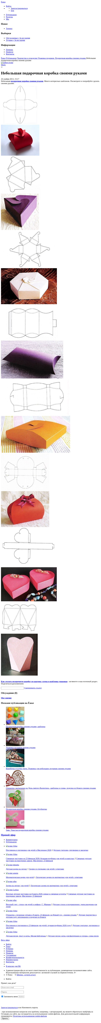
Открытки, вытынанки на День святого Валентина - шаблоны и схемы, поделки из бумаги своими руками (51, 788)
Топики (9, 28)
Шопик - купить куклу (26, 975)
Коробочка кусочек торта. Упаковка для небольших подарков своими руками (38, 769)
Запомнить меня (11, 997)
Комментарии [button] (11, 840)
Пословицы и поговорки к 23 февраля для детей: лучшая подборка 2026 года (38, 925)
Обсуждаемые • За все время (18, 38)
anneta (15, 873)
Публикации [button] (11, 842)
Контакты (10, 54)
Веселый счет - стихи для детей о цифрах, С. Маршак (28, 904)
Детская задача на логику (16, 869)
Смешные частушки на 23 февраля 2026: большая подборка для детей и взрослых (40, 858)
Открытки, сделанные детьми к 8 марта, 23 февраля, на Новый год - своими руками (41, 915)
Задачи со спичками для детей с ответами (46, 869)
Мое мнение (6, 698)
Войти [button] (8, 979)
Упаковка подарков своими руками (20, 748)
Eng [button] (12, 11)
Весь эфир (5, 940)
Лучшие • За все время (15, 40)
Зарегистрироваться (9, 1008)
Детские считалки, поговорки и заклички (70, 850)
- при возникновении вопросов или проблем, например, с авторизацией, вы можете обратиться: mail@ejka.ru (47, 1012)
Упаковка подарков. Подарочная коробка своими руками (62, 58)
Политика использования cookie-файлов (30, 1016)
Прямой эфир (8, 835)
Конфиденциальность (15, 957)
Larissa (16, 890)
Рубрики (9, 949)
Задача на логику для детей (17, 886)
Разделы (9, 17)
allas (15, 881)
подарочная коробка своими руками (27, 81)
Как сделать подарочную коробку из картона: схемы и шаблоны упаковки (34, 681)
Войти (8, 944)
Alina (15, 846)
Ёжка (3, 2)
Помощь (9, 50)
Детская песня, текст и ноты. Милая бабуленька (26, 936)
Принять (5, 1018)
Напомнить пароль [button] (30, 1008)
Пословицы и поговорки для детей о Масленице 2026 (28, 850)
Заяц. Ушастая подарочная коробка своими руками (27, 830)
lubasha (16, 865)
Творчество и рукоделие (27, 58)
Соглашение (11, 955)
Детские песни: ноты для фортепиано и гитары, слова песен (73, 936)
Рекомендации (12, 960)
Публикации (11, 15)
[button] (8, 6)
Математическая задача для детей (20, 877)
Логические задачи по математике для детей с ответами (59, 877)
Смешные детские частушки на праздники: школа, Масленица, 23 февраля (49, 859)
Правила (9, 52)
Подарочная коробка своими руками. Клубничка (26, 809)
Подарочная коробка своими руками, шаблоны (25, 727)
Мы (7, 19)
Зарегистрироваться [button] (19, 8)
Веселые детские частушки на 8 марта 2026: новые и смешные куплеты (36, 894)
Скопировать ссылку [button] (33, 688)
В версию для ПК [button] (13, 966)
